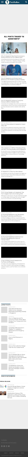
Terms (22, 453)
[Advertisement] (14, 19)
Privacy (17, 453)
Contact (11, 453)
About (5, 453)
